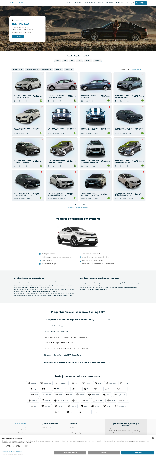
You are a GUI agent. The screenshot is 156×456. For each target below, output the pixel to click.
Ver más (18, 36)
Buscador (78, 2)
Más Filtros (16, 69)
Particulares (109, 2)
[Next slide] (41, 83)
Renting (17, 20)
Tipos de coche (90, 2)
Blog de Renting (19, 433)
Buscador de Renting (21, 430)
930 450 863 (78, 430)
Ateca (79, 60)
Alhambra (97, 60)
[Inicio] (13, 20)
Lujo (127, 2)
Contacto (71, 427)
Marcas (100, 2)
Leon (72, 60)
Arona (57, 60)
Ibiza (65, 60)
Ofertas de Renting (20, 427)
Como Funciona (46, 427)
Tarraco (88, 60)
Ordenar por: (126, 69)
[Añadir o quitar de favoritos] (42, 74)
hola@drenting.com (78, 433)
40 (84, 205)
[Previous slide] (14, 83)
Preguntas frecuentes (48, 430)
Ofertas (69, 2)
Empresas (119, 2)
